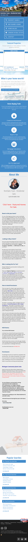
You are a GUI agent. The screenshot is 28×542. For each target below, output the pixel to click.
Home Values (12, 28)
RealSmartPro (12, 532)
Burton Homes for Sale (8, 468)
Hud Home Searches (10, 488)
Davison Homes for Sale (9, 465)
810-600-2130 (4, 15)
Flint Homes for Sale (8, 464)
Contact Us (7, 522)
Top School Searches (10, 474)
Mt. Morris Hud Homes (8, 494)
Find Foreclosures (9, 501)
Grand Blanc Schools (8, 479)
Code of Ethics (8, 523)
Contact (10, 37)
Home (2, 522)
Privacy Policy (21, 531)
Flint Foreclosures (7, 504)
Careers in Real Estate (15, 33)
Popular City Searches (11, 461)
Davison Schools (7, 482)
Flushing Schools (7, 480)
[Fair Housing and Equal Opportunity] (2, 528)
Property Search (13, 20)
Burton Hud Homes (8, 492)
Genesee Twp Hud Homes (9, 495)
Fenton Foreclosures (8, 508)
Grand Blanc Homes (8, 467)
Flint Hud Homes (7, 490)
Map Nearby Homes (14, 24)
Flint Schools (6, 477)
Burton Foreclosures (8, 507)
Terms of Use (13, 522)
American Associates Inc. (11, 530)
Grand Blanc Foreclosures (9, 505)
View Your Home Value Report (10, 89)
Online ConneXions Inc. (23, 532)
